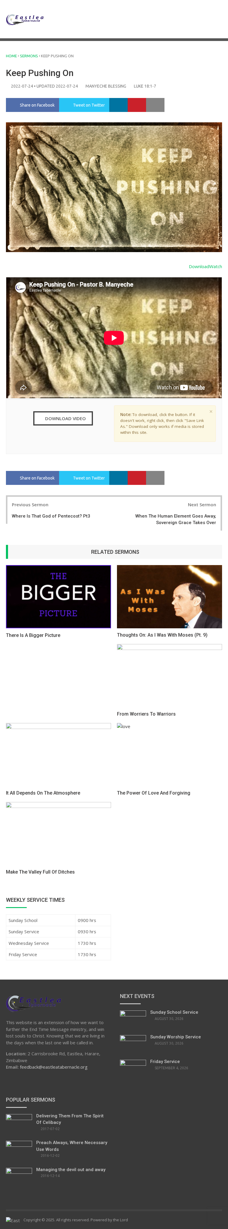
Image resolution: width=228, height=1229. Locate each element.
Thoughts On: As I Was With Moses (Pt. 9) (162, 635)
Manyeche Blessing (106, 86)
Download (199, 266)
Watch (215, 266)
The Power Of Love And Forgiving (153, 793)
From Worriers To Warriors (146, 714)
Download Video (65, 418)
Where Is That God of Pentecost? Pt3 (51, 516)
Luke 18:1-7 (145, 86)
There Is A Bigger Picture (33, 635)
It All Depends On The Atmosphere (43, 793)
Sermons (29, 56)
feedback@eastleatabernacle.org (54, 1067)
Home (11, 56)
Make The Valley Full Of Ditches (40, 872)
